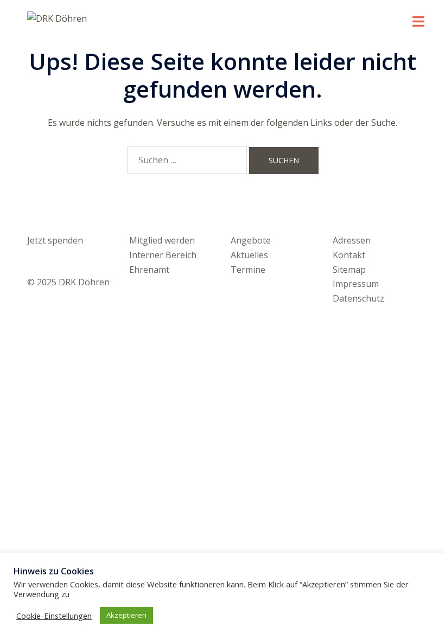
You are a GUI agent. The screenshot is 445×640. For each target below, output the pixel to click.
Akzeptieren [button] (126, 615)
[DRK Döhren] (57, 18)
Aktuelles (249, 255)
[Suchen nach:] (187, 160)
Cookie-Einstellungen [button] (54, 615)
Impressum (356, 284)
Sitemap (349, 270)
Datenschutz (358, 298)
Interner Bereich (162, 255)
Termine (248, 270)
